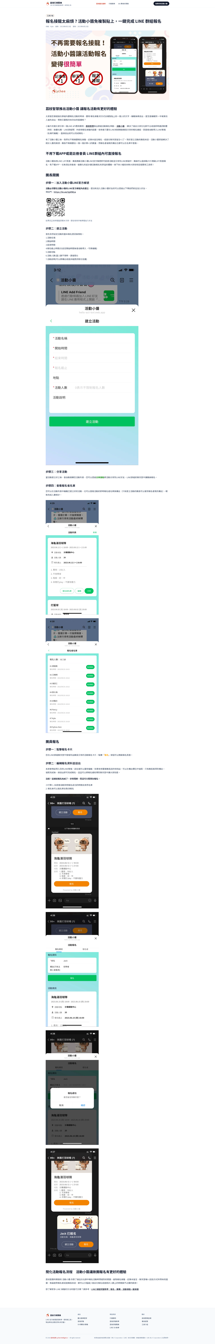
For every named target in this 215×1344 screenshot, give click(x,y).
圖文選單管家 (82, 1318)
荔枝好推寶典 (114, 1324)
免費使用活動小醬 (161, 3)
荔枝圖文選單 (101, 3)
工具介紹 (50, 15)
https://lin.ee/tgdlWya (65, 191)
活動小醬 (120, 126)
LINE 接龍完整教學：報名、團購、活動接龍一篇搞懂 (115, 1289)
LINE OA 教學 (114, 1327)
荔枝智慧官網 (146, 1318)
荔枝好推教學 (114, 1321)
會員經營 (145, 1321)
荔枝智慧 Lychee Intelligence (59, 1338)
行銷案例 (112, 3)
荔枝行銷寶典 (55, 1315)
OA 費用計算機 (123, 3)
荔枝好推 (81, 1321)
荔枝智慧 (90, 126)
